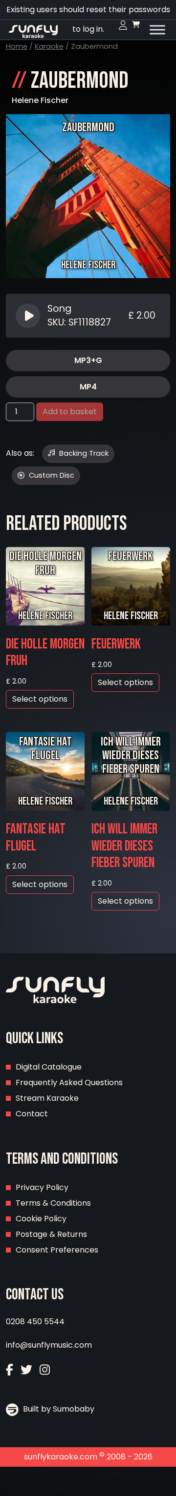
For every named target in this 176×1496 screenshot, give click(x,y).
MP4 (88, 386)
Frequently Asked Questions (69, 1082)
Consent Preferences (57, 1249)
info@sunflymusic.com (49, 1345)
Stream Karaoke (47, 1098)
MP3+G (88, 360)
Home (16, 46)
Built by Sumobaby (57, 1409)
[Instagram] (45, 1371)
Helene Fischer (40, 100)
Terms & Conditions (53, 1203)
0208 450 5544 (35, 1321)
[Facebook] (9, 1371)
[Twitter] (26, 1371)
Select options (39, 699)
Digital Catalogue (49, 1066)
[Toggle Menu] (157, 30)
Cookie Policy (41, 1218)
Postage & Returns (51, 1234)
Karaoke (49, 46)
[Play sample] (29, 316)
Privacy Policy (42, 1187)
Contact (32, 1113)
